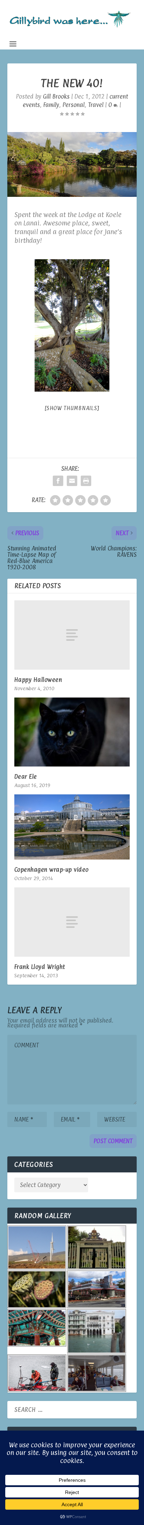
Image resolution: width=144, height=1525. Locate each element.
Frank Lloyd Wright (39, 966)
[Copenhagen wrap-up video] (72, 827)
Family (51, 104)
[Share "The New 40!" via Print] (86, 481)
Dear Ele (25, 776)
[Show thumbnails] (72, 408)
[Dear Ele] (72, 732)
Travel (95, 104)
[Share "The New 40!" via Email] (72, 481)
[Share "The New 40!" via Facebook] (58, 481)
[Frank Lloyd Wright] (72, 921)
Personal (74, 104)
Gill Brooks (56, 96)
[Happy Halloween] (72, 634)
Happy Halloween (38, 679)
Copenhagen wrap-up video (51, 869)
